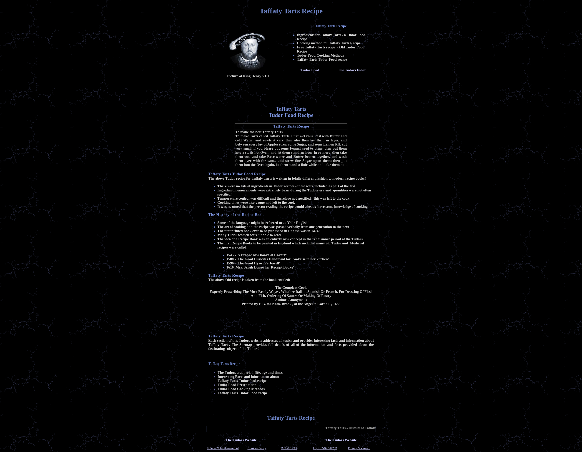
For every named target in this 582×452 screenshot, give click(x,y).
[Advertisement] (291, 91)
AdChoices (289, 448)
